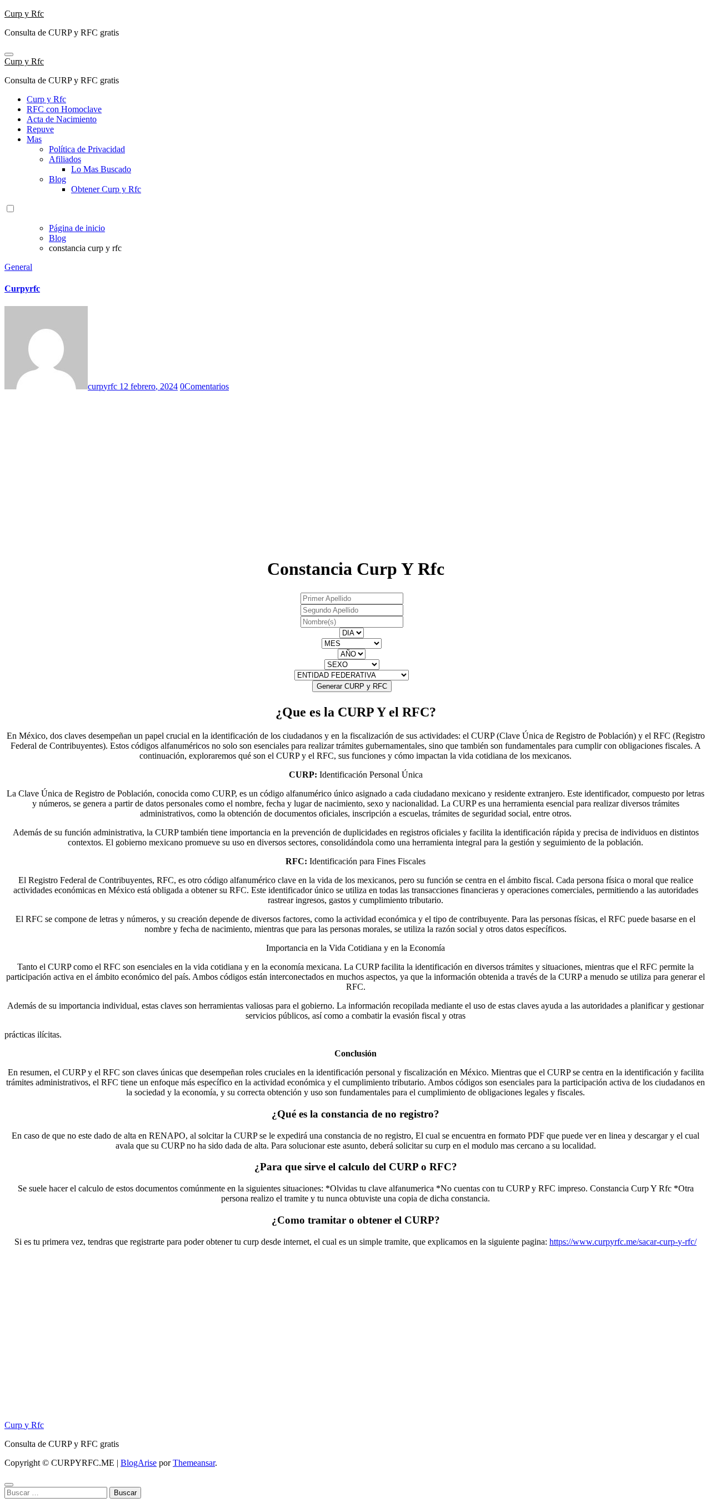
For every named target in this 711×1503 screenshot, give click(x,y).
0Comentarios (204, 386)
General (18, 267)
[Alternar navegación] (8, 54)
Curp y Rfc (24, 13)
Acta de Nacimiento (62, 119)
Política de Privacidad (87, 149)
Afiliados (65, 159)
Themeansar (194, 1462)
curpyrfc (103, 386)
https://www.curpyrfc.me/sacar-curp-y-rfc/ (623, 1241)
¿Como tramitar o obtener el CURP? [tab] (356, 1220)
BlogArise (139, 1462)
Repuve (40, 129)
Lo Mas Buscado (101, 169)
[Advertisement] (337, 469)
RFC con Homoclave (64, 109)
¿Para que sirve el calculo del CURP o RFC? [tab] (355, 1167)
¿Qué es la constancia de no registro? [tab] (355, 1114)
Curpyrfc (22, 288)
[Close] (8, 1484)
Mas (34, 139)
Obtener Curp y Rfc (106, 189)
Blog (57, 179)
